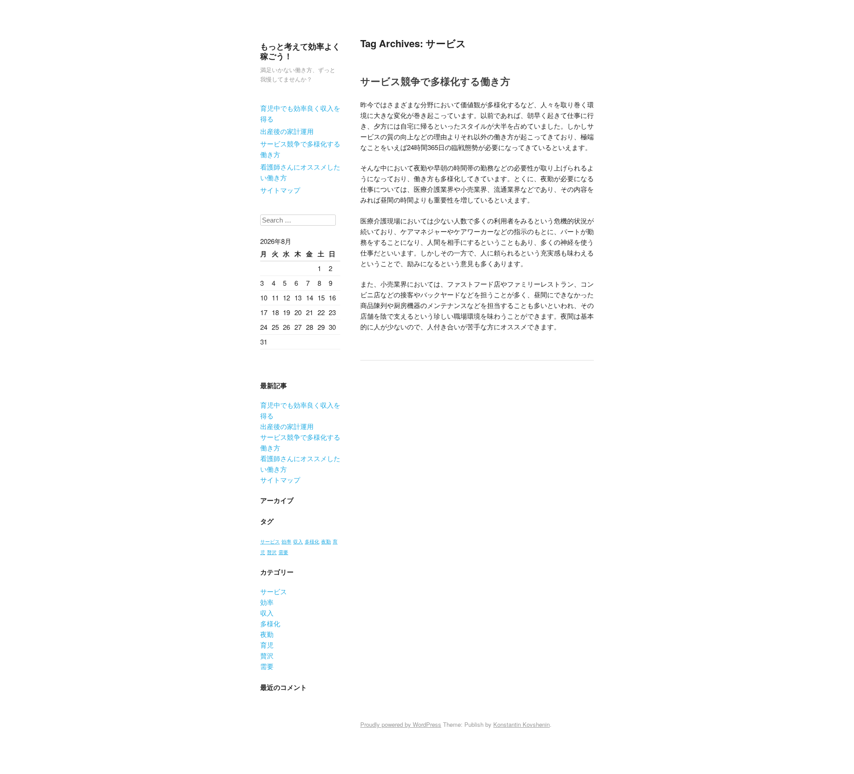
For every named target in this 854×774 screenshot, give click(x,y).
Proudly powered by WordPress (400, 724)
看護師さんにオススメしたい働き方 (300, 172)
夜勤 (326, 541)
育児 (267, 644)
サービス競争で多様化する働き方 (300, 149)
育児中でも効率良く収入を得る (300, 113)
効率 (286, 541)
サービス (270, 541)
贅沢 (272, 552)
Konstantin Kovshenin (521, 724)
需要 (283, 552)
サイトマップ (280, 190)
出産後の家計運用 (287, 131)
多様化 (312, 541)
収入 (298, 541)
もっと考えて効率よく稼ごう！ (300, 51)
